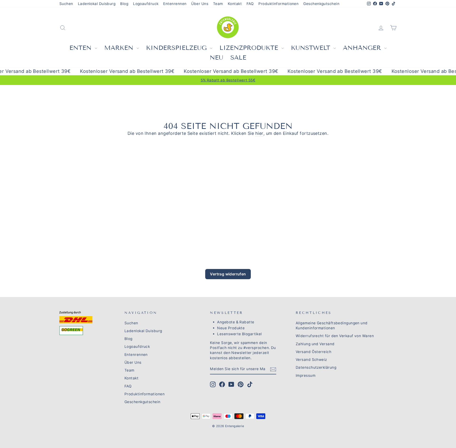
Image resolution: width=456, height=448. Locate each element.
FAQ (250, 3)
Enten (81, 48)
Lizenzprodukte (249, 48)
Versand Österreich (313, 351)
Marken (119, 48)
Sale (238, 57)
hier (259, 133)
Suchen (66, 3)
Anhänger (363, 48)
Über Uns (199, 3)
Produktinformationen (278, 3)
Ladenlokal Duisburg (97, 3)
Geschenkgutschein (321, 3)
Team (218, 3)
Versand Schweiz (311, 359)
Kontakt (235, 3)
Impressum (305, 375)
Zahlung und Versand (315, 344)
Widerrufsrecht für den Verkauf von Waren (335, 336)
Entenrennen (174, 3)
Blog (124, 3)
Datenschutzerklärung (316, 367)
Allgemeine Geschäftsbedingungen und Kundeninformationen (332, 325)
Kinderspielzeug (177, 48)
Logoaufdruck (145, 3)
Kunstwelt (311, 48)
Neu (216, 57)
